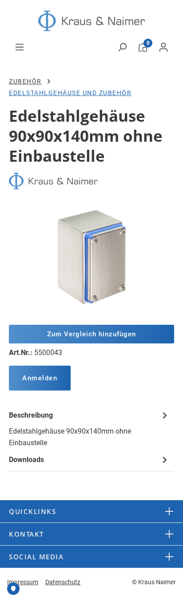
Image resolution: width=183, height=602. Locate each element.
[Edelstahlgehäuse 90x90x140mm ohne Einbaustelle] (91, 257)
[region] (91, 257)
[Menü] (19, 47)
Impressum (22, 582)
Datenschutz (62, 582)
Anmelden (39, 378)
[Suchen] (122, 47)
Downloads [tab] (26, 459)
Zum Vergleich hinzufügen (91, 334)
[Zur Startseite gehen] (91, 21)
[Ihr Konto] (163, 47)
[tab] (89, 429)
